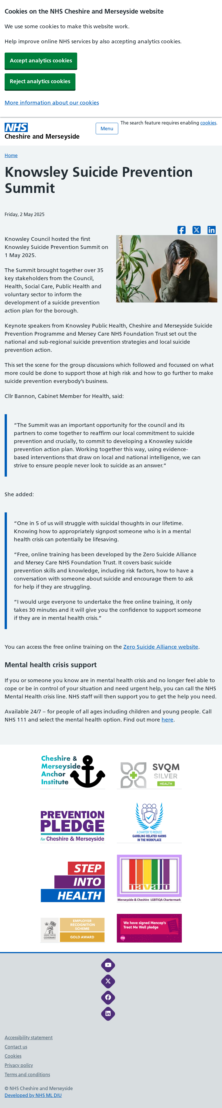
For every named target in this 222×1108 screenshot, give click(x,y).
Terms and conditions (27, 1074)
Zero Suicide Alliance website (160, 647)
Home (11, 155)
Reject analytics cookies (40, 81)
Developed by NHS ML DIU (33, 1095)
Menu (107, 128)
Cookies (13, 1056)
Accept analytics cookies (41, 60)
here (167, 719)
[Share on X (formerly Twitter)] (196, 232)
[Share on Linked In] (211, 232)
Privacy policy (19, 1065)
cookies (208, 123)
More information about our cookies (52, 102)
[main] (111, 454)
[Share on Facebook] (181, 232)
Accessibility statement (29, 1037)
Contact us (16, 1047)
